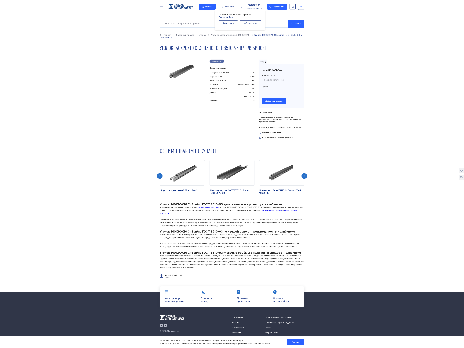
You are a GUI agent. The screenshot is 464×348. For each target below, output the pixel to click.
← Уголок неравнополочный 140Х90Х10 (229, 35)
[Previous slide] (160, 176)
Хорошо (295, 342)
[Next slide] (304, 176)
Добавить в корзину (274, 101)
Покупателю (238, 327)
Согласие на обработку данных (279, 322)
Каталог (208, 6)
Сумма (265, 86)
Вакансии (236, 332)
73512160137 (253, 5)
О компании (237, 317)
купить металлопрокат (208, 207)
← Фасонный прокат (183, 35)
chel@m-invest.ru (254, 8)
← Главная (165, 35)
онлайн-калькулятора (272, 210)
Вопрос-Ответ (271, 332)
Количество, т (268, 75)
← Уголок (201, 35)
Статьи (268, 327)
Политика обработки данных (278, 317)
